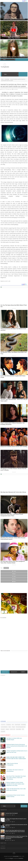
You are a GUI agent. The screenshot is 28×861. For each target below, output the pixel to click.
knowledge (7, 79)
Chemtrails (3, 724)
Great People (17, 724)
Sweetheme (21, 858)
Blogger (11, 858)
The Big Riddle (15, 856)
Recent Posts (5, 671)
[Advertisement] (11, 698)
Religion (7, 729)
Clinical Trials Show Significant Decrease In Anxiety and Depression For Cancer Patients (15, 831)
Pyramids (3, 729)
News (10, 726)
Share (14, 573)
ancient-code (7, 281)
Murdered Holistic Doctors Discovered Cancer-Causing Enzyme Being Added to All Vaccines (16, 746)
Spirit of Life (12, 729)
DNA (13, 724)
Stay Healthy (18, 729)
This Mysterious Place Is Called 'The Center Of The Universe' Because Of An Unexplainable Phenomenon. (16, 837)
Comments (23, 671)
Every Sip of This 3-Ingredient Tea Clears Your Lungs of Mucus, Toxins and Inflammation (16, 778)
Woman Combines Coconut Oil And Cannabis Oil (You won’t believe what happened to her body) (15, 784)
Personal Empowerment (20, 726)
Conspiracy (8, 724)
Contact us (24, 806)
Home (2, 79)
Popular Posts (14, 671)
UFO (23, 729)
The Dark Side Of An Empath (11, 813)
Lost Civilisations (4, 726)
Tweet (14, 571)
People (13, 726)
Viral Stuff (3, 731)
